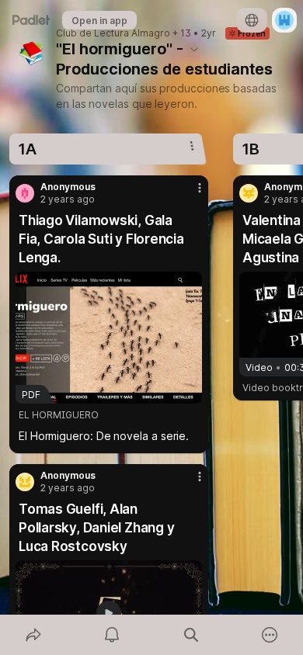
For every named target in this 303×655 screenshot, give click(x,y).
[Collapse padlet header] (194, 49)
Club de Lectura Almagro (113, 33)
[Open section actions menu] (192, 146)
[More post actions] (189, 194)
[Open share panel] (33, 634)
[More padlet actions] (270, 634)
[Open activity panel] (112, 634)
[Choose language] (251, 20)
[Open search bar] (191, 635)
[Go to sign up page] (284, 20)
